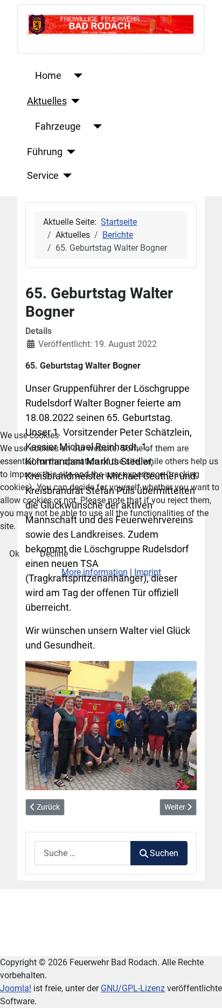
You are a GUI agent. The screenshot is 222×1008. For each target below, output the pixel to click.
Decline (54, 554)
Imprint (147, 572)
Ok (14, 554)
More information (94, 572)
